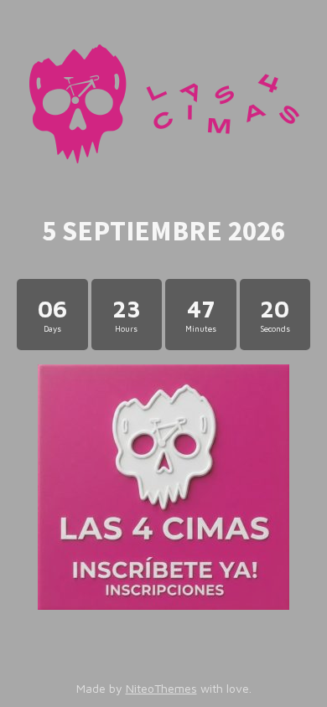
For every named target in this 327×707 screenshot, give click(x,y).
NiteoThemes (161, 688)
